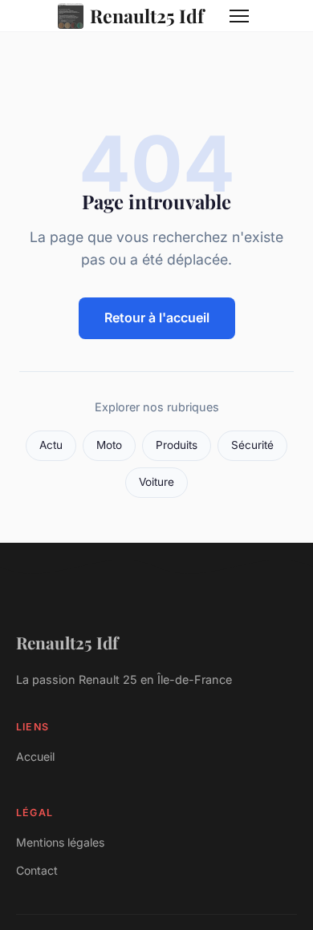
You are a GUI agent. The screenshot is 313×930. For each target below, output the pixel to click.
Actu (51, 445)
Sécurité (252, 445)
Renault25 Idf (147, 15)
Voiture (156, 481)
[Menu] (239, 16)
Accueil (35, 756)
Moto (109, 445)
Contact (37, 870)
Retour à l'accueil (156, 317)
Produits (176, 445)
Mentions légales (60, 842)
